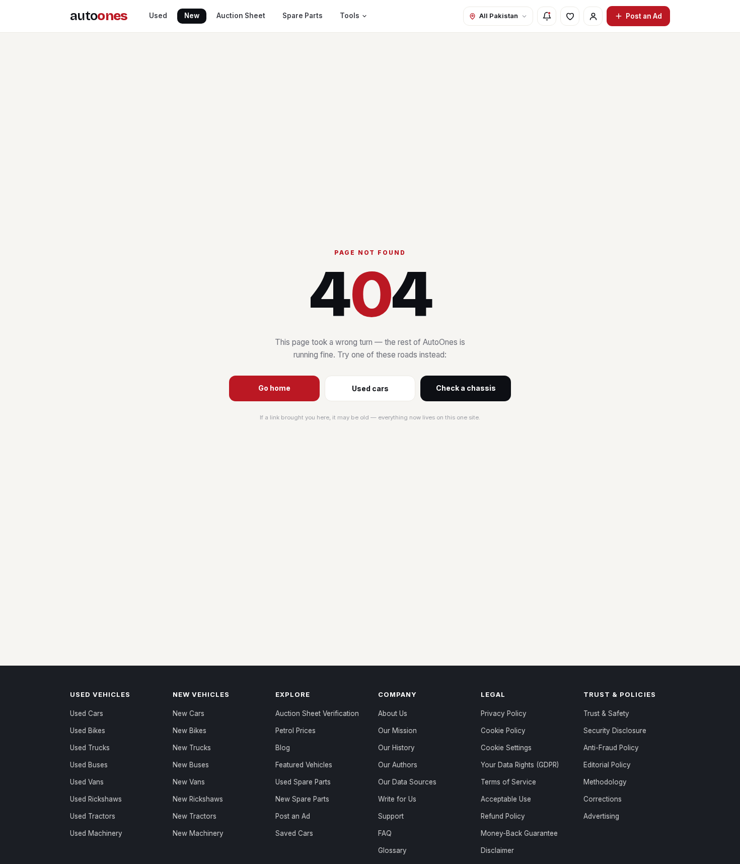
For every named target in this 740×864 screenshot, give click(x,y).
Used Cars (86, 713)
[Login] (593, 16)
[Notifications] (546, 16)
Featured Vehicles (303, 765)
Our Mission (397, 731)
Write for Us (397, 799)
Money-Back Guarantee (519, 833)
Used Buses (89, 765)
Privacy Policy (504, 713)
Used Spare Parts (303, 782)
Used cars (370, 388)
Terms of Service (508, 782)
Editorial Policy (607, 765)
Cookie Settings (506, 748)
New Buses (191, 765)
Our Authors (397, 765)
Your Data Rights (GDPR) (520, 765)
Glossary (392, 850)
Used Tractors (92, 816)
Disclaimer (497, 850)
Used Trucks (90, 748)
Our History (396, 748)
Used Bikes (87, 731)
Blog (282, 748)
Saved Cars (294, 833)
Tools (349, 16)
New (191, 16)
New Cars (188, 713)
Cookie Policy (503, 731)
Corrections (602, 799)
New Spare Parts (302, 799)
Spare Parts (302, 16)
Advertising (601, 816)
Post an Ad (644, 16)
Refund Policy (503, 816)
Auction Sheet (240, 16)
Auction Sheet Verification (317, 713)
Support (391, 816)
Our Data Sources (407, 782)
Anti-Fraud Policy (611, 748)
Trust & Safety (606, 713)
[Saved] (569, 16)
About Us (392, 713)
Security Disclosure (614, 731)
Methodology (605, 782)
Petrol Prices (295, 731)
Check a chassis (466, 388)
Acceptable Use (506, 799)
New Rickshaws (198, 799)
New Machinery (198, 833)
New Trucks (192, 748)
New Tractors (194, 816)
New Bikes (189, 731)
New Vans (189, 782)
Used (158, 16)
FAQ (385, 833)
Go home (274, 388)
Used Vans (87, 782)
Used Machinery (96, 833)
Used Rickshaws (96, 799)
